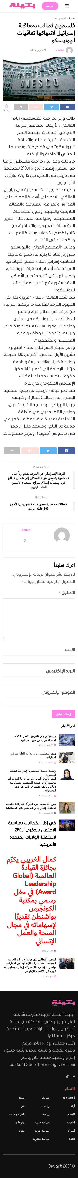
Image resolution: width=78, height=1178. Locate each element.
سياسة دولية (42, 1122)
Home (72, 18)
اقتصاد (71, 1114)
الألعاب (71, 1122)
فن (22, 1106)
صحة (21, 1098)
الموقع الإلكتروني (58, 692)
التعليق (67, 592)
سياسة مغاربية (41, 1139)
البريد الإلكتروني (60, 671)
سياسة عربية (42, 1131)
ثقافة (72, 1139)
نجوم (21, 1131)
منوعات (20, 1122)
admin (61, 50)
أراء (73, 1106)
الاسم (70, 649)
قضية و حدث (60, 18)
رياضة (46, 1114)
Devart (55, 1166)
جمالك (46, 1098)
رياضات (45, 1106)
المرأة (71, 1131)
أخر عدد (50, 6)
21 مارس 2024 (38, 50)
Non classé (69, 1098)
